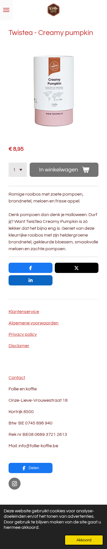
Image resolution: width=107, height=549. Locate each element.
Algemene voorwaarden (33, 323)
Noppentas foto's (26, 497)
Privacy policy (23, 334)
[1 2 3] (18, 170)
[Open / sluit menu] (6, 10)
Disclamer (19, 345)
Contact (17, 377)
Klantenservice (24, 311)
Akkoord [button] (83, 540)
